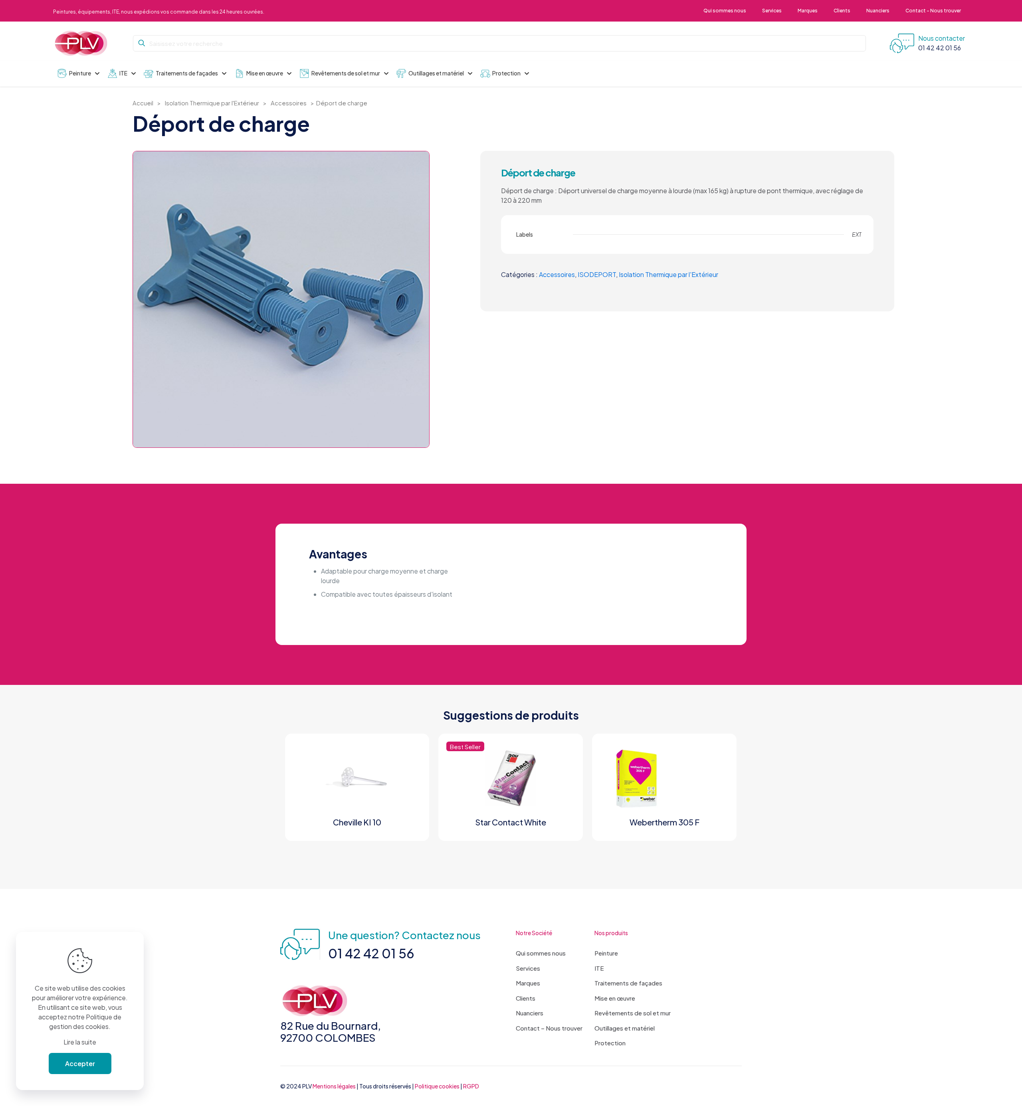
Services (528, 968)
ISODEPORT (597, 274)
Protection (610, 1043)
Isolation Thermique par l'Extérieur (212, 103)
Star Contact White (510, 822)
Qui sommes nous (541, 953)
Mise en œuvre (614, 998)
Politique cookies (437, 1086)
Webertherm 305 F (664, 822)
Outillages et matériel (624, 1028)
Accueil (143, 103)
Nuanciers (529, 1013)
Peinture (606, 953)
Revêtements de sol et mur (632, 1013)
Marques (528, 983)
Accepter (80, 1063)
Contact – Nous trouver (549, 1028)
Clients (525, 998)
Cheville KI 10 (357, 822)
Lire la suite (79, 1042)
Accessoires (289, 103)
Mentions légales (334, 1086)
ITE (599, 968)
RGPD (471, 1086)
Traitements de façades (628, 983)
